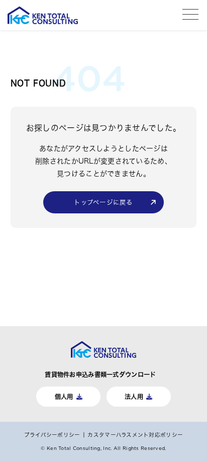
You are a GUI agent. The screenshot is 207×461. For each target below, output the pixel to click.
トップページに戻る (103, 202)
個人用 (64, 397)
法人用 (134, 397)
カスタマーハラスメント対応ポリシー (135, 434)
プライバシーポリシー (52, 434)
